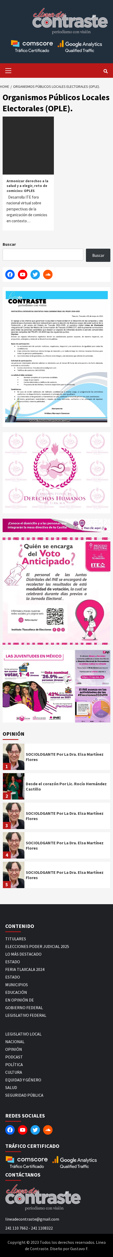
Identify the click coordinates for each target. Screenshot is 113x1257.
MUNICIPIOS (16, 984)
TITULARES (15, 938)
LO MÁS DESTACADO (23, 954)
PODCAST (14, 1056)
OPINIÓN (13, 1049)
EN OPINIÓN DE (19, 1000)
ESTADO (12, 961)
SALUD (11, 1087)
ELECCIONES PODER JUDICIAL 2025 (37, 946)
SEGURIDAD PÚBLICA (24, 1095)
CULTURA (13, 1072)
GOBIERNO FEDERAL (24, 1007)
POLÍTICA (14, 1064)
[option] (56, 758)
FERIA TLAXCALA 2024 (24, 969)
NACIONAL (14, 1041)
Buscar (9, 244)
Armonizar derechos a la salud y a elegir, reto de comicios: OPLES (27, 186)
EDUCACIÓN (16, 992)
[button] (38, 686)
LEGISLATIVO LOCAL (23, 1034)
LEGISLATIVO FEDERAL (25, 1015)
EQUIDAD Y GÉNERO (23, 1079)
